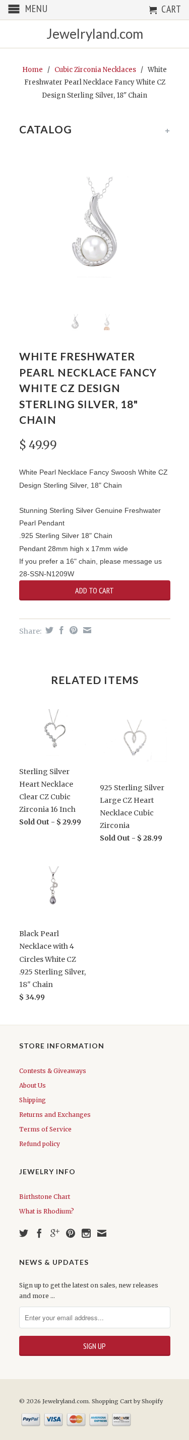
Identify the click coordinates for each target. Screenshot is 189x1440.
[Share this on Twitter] (48, 630)
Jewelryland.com (94, 34)
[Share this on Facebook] (60, 630)
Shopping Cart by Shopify (127, 1401)
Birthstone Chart (44, 1196)
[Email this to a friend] (86, 630)
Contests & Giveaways (52, 1071)
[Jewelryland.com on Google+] (54, 1233)
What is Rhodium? (46, 1211)
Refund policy (39, 1144)
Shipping (32, 1100)
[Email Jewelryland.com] (101, 1233)
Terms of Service (45, 1129)
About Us (32, 1085)
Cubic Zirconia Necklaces (95, 69)
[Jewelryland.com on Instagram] (86, 1233)
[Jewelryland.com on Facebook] (39, 1233)
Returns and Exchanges (55, 1114)
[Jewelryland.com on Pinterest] (70, 1233)
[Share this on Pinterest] (72, 630)
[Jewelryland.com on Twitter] (23, 1233)
